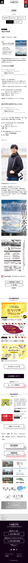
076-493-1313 (15, 534)
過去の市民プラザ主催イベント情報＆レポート (14, 454)
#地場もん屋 (7, 436)
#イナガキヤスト (9, 37)
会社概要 (7, 556)
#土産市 (14, 37)
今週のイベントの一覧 (14, 426)
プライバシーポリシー (9, 554)
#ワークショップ (22, 433)
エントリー (22, 17)
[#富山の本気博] (14, 235)
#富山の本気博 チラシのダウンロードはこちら (14, 276)
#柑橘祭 (8, 433)
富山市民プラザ (14, 2)
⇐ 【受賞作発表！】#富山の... (14, 282)
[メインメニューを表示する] (26, 2)
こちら (22, 98)
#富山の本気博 (3, 519)
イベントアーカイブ (4, 517)
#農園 (3, 436)
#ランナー (15, 433)
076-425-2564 (15, 541)
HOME (2, 514)
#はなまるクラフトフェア (21, 436)
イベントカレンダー (14, 446)
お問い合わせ (19, 556)
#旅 (11, 433)
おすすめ (5, 17)
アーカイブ (9, 22)
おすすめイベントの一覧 (14, 366)
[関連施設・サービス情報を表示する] (2, 2)
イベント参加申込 (15, 385)
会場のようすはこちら (9, 73)
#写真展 (3, 37)
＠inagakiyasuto (5, 183)
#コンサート (13, 436)
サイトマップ (19, 554)
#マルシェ (3, 433)
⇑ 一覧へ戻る (14, 285)
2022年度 (2, 518)
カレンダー (13, 17)
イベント (2, 516)
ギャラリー (18, 22)
